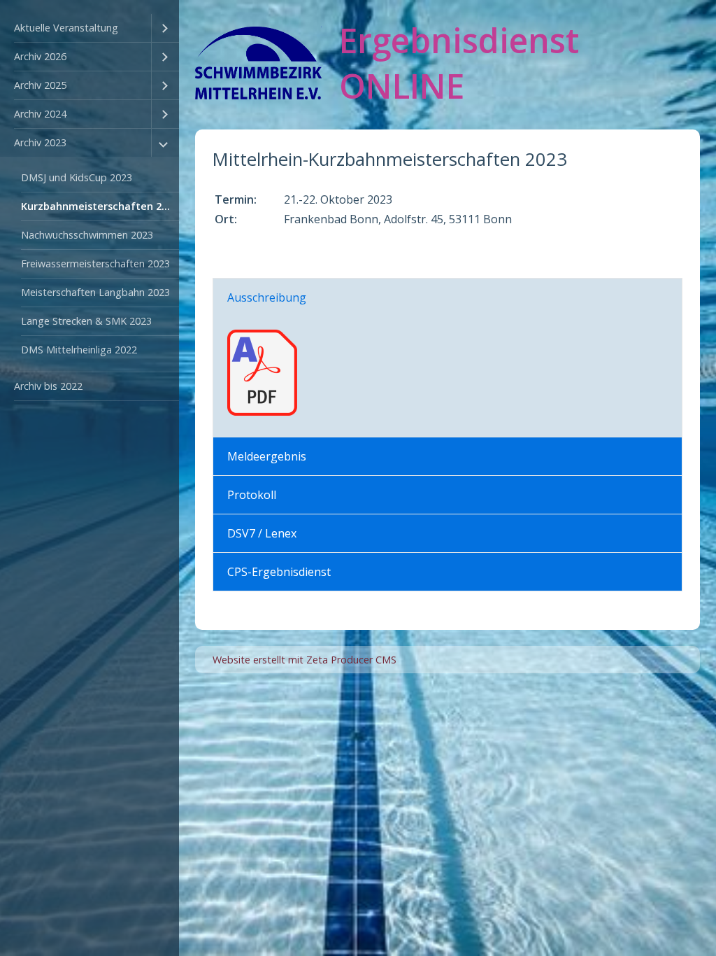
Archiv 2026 (40, 56)
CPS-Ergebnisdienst (279, 571)
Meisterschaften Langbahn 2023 (95, 292)
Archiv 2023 (40, 142)
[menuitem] (89, 28)
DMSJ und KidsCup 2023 (76, 177)
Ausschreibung (266, 297)
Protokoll (251, 494)
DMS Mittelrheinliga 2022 (79, 349)
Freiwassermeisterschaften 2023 (95, 263)
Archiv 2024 (40, 113)
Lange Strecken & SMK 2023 (86, 321)
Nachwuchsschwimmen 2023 (87, 234)
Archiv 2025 (40, 85)
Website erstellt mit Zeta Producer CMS (304, 659)
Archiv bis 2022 (48, 386)
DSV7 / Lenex (261, 533)
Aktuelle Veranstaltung (66, 27)
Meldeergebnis (266, 456)
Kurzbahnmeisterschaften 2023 (99, 206)
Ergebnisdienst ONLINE (459, 62)
